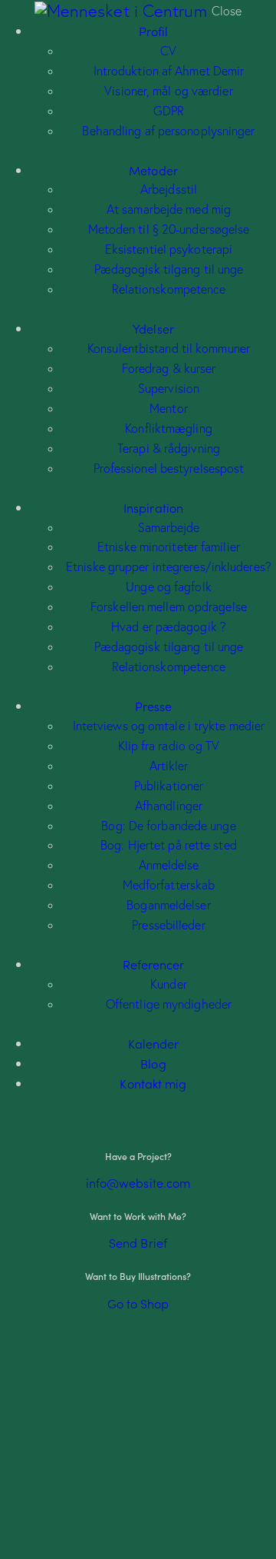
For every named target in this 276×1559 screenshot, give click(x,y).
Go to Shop (138, 1303)
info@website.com (138, 1182)
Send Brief (138, 1242)
